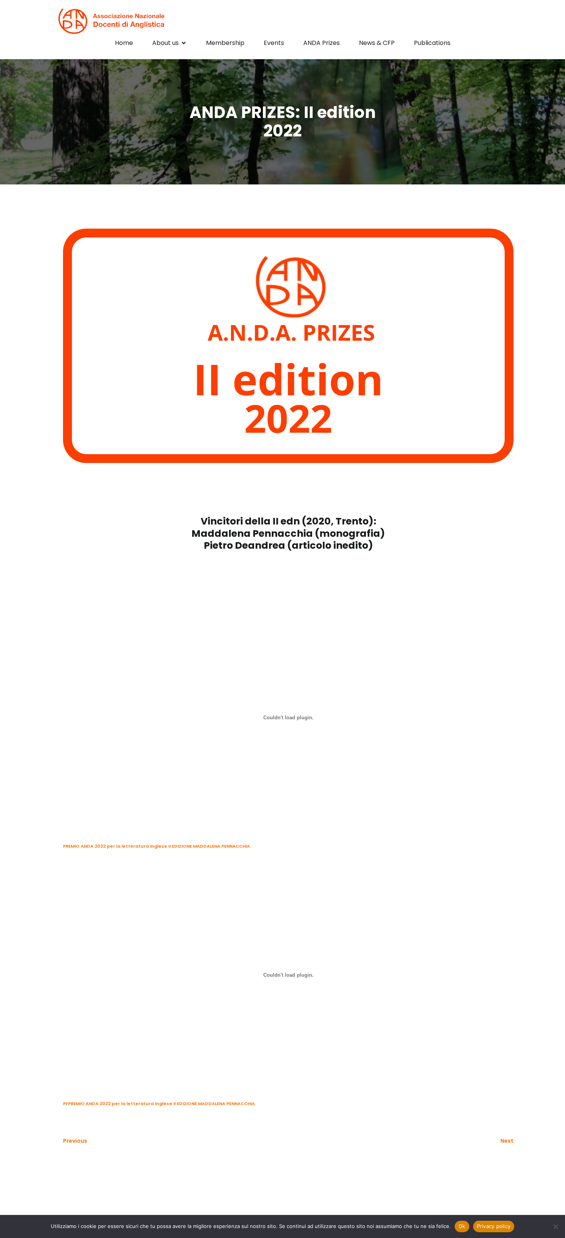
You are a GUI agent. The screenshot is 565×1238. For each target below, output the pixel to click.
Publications (432, 42)
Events (274, 42)
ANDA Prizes (321, 42)
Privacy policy (494, 1226)
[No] (555, 1226)
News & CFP (377, 42)
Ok (462, 1226)
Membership (225, 42)
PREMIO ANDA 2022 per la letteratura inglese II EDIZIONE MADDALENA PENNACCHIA (156, 846)
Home (124, 42)
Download (269, 846)
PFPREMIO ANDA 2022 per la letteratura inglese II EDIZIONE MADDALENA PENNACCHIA (159, 1103)
